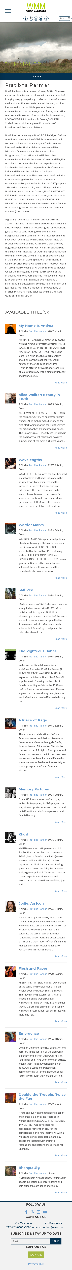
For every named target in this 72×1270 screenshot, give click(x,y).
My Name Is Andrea (36, 326)
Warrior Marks (31, 525)
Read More (60, 382)
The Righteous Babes (38, 651)
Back (38, 76)
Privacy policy (36, 1263)
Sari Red (26, 590)
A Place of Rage (33, 720)
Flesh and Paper (33, 968)
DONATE (36, 1254)
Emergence (29, 1034)
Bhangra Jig (29, 1168)
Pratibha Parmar (37, 331)
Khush (24, 834)
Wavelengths (30, 460)
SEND (55, 1241)
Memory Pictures (34, 789)
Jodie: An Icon (31, 903)
